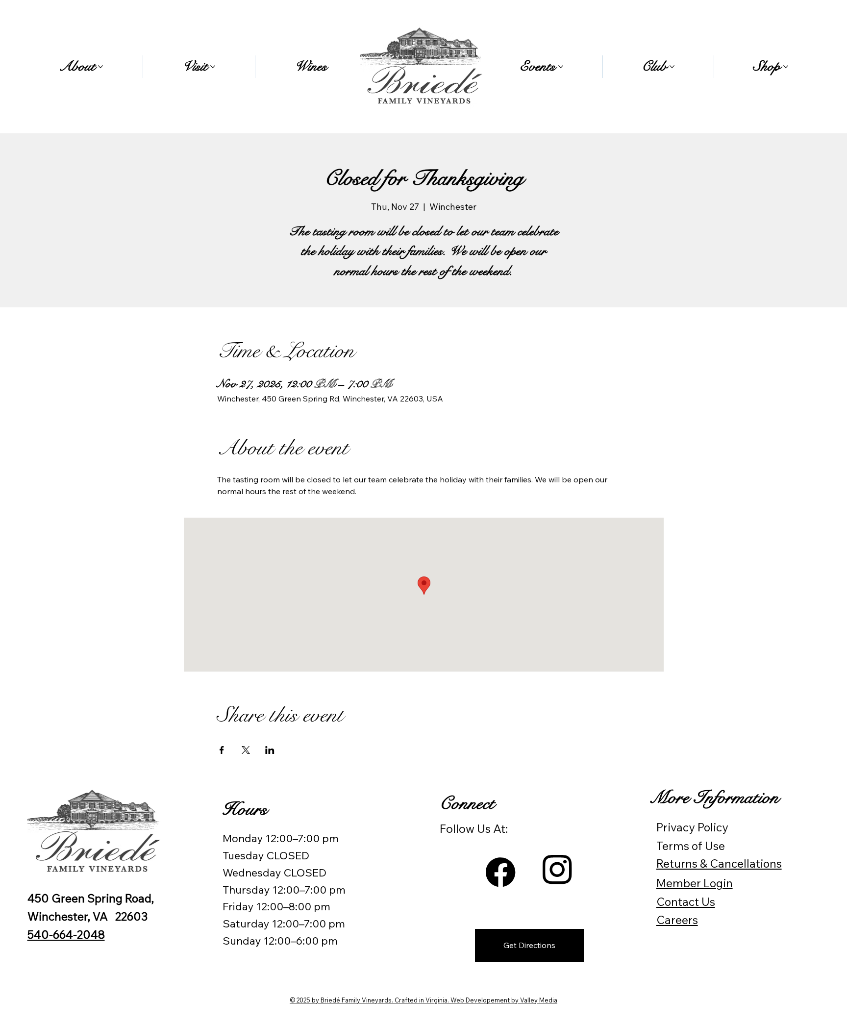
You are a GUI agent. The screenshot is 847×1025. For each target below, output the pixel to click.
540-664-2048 (66, 934)
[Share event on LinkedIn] (269, 750)
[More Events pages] (560, 66)
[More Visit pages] (212, 66)
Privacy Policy (692, 827)
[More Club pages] (672, 66)
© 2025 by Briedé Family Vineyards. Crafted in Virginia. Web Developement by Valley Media (423, 1000)
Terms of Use (690, 846)
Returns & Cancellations (719, 863)
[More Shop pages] (785, 66)
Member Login (694, 883)
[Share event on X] (245, 750)
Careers (677, 920)
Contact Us (685, 902)
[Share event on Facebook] (221, 750)
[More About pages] (100, 66)
